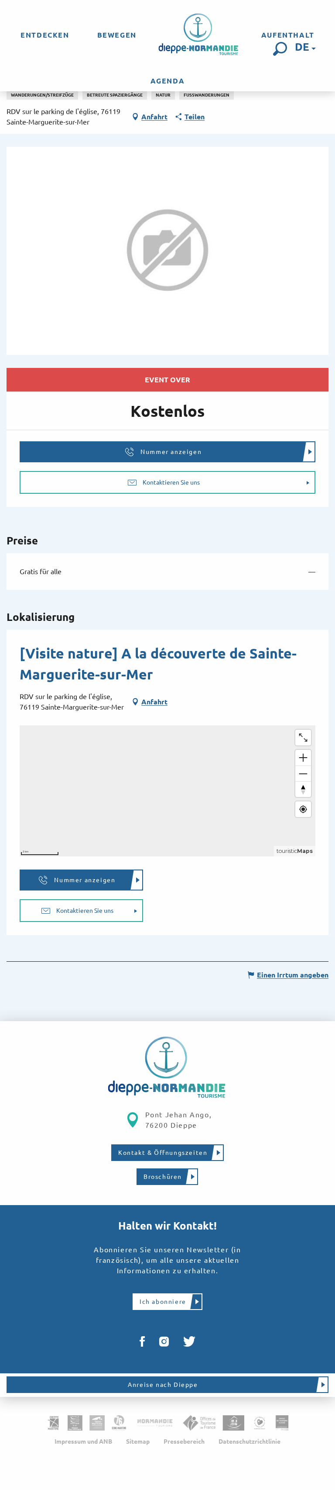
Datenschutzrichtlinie (249, 1441)
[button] (280, 48)
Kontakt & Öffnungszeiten (162, 1152)
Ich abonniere (163, 1301)
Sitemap (138, 1441)
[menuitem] (45, 34)
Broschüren (163, 1176)
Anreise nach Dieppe (163, 1384)
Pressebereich (184, 1441)
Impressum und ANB (83, 1441)
